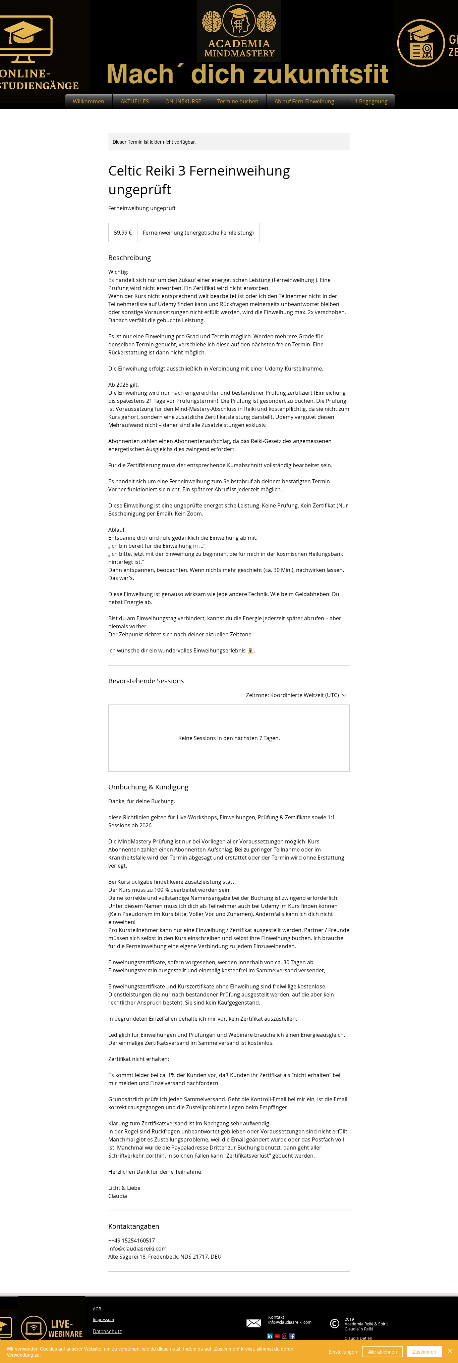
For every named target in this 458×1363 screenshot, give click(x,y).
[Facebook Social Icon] (292, 1336)
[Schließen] (450, 1352)
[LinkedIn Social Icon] (270, 1336)
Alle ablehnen (382, 1351)
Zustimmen (424, 1351)
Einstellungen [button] (343, 1351)
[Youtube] (277, 1336)
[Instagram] (284, 1336)
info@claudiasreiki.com (289, 1322)
